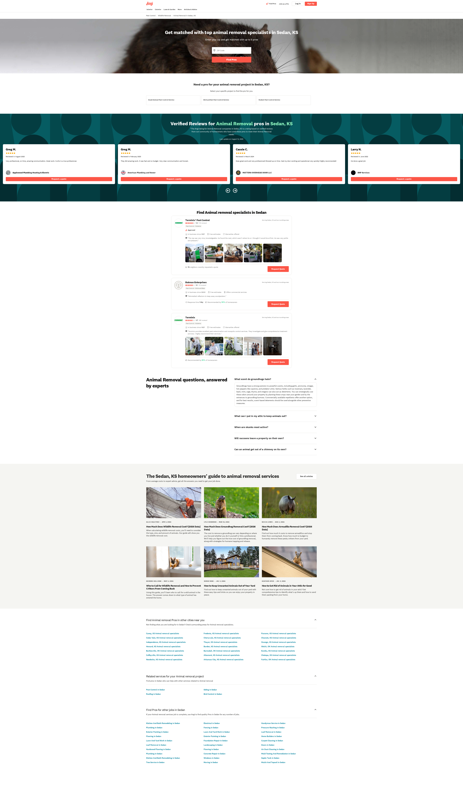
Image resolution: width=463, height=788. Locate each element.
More (180, 9)
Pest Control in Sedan (155, 689)
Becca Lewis (267, 522)
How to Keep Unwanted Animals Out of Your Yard (229, 585)
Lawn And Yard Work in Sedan (159, 740)
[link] (123, 172)
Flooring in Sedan (153, 736)
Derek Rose (209, 581)
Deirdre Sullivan (153, 581)
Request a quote (58, 179)
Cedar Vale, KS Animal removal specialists (164, 638)
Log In (298, 3)
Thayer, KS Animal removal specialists (220, 642)
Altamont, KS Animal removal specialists (222, 655)
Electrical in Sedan (212, 723)
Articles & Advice (190, 9)
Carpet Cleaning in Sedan (272, 740)
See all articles (306, 476)
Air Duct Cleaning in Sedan (272, 749)
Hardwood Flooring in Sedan (158, 749)
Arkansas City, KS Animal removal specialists (223, 659)
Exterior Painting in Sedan (157, 732)
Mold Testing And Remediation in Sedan (278, 753)
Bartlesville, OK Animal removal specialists (165, 651)
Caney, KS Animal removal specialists (162, 633)
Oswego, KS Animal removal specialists (278, 642)
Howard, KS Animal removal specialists (163, 646)
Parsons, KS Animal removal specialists (278, 633)
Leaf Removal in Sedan (156, 745)
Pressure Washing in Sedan (273, 727)
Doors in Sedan (267, 745)
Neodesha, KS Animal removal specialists (164, 659)
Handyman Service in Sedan (273, 723)
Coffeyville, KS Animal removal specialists (164, 655)
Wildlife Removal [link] (164, 15)
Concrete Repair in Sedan (214, 753)
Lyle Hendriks (210, 522)
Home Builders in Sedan (271, 736)
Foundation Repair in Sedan (216, 740)
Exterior (158, 9)
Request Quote (278, 269)
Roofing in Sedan (153, 694)
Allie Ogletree (153, 522)
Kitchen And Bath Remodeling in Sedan (163, 723)
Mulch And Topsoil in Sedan (273, 762)
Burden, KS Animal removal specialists (220, 646)
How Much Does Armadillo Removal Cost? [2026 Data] (287, 528)
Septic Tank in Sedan (270, 758)
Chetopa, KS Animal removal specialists (278, 655)
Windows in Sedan (211, 758)
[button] (194, 253)
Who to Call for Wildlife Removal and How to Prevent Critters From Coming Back (173, 587)
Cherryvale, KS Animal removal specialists (222, 638)
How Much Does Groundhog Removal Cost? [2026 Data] (230, 528)
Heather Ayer (268, 581)
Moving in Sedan (211, 762)
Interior (150, 9)
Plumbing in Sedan (154, 727)
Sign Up (310, 3)
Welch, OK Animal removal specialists (277, 646)
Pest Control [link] (151, 15)
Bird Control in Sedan (213, 694)
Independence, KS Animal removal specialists (166, 642)
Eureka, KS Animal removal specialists (278, 651)
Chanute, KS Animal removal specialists (278, 638)
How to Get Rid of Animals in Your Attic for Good (287, 585)
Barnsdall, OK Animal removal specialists (222, 651)
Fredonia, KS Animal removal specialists (221, 633)
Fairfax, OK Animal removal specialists (278, 659)
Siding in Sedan (210, 689)
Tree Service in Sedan (155, 762)
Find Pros (231, 59)
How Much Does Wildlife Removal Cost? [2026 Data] (173, 526)
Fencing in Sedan (211, 727)
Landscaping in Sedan (213, 745)
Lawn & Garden (169, 9)
